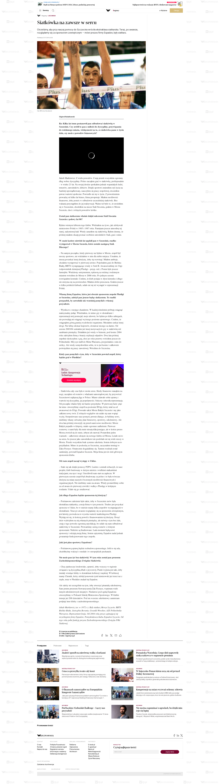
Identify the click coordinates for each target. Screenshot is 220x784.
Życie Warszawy (94, 758)
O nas (39, 745)
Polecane (58, 646)
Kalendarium (55, 769)
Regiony (44, 16)
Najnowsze (73, 646)
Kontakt (40, 747)
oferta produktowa (72, 769)
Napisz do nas (42, 749)
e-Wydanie (163, 10)
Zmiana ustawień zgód (58, 747)
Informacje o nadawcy (58, 751)
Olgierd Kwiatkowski (67, 117)
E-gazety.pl (92, 747)
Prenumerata (74, 749)
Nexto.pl (91, 749)
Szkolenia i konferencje (45, 764)
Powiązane (42, 646)
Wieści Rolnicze (93, 756)
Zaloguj (176, 10)
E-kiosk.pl (91, 745)
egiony (116, 10)
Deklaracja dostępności (58, 754)
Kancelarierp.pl (93, 754)
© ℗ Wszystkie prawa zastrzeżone (72, 634)
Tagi (87, 646)
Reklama (73, 745)
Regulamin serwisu (57, 749)
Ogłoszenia (74, 747)
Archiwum (52, 16)
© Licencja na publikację (68, 631)
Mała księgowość (94, 751)
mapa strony (41, 769)
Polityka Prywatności (57, 745)
